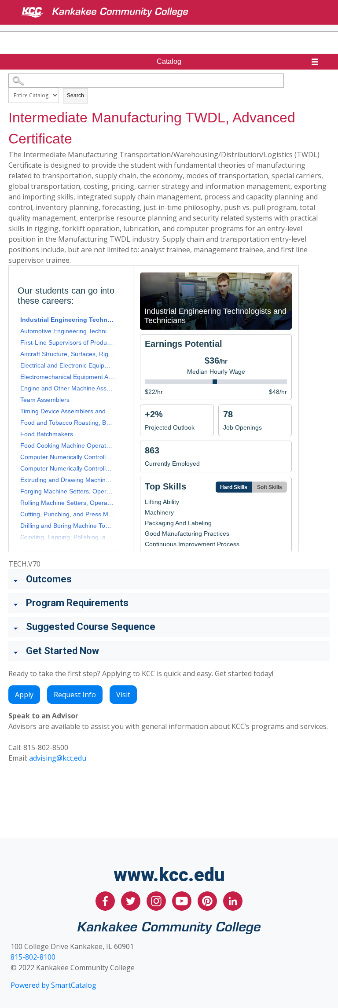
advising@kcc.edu (57, 758)
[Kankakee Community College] (176, 12)
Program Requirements (77, 602)
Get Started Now (62, 650)
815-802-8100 (33, 957)
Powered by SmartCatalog (53, 985)
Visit (123, 694)
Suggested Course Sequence (90, 626)
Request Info (75, 694)
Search (75, 95)
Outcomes (49, 579)
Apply (24, 694)
